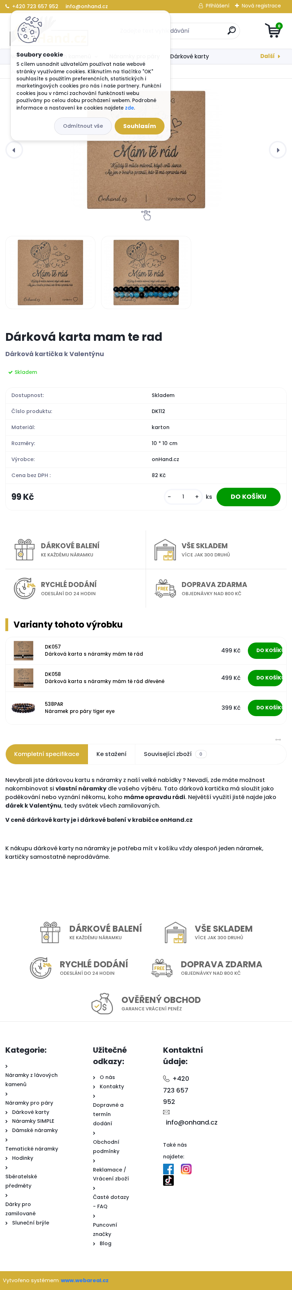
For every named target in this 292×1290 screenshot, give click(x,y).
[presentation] (14, 150)
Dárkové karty (189, 56)
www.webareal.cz (85, 1280)
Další (267, 56)
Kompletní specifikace (46, 754)
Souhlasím (139, 126)
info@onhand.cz (86, 6)
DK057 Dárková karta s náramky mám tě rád (94, 650)
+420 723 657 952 (35, 6)
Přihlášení (217, 5)
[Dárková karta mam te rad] (146, 149)
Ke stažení (111, 754)
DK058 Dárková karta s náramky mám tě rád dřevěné (105, 678)
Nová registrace (261, 5)
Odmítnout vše (83, 125)
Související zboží (173, 754)
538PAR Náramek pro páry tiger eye (80, 708)
